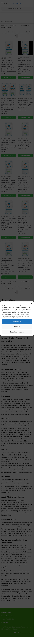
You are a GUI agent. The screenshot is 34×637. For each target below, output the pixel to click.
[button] (31, 304)
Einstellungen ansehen (17, 332)
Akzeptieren (17, 321)
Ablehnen (17, 326)
